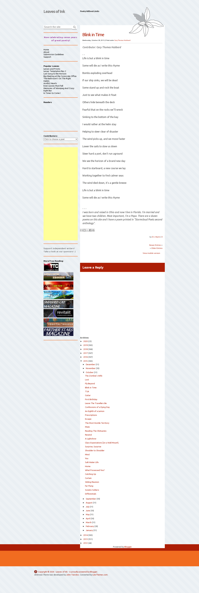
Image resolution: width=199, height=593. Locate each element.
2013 (85, 539)
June (88, 510)
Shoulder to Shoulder (94, 450)
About (46, 52)
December (90, 364)
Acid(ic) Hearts (50, 83)
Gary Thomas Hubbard (122, 40)
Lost (87, 380)
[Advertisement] (61, 193)
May (88, 514)
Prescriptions (91, 415)
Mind (87, 454)
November (90, 368)
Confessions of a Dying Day (97, 407)
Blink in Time (91, 387)
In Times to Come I (52, 93)
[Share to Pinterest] (93, 230)
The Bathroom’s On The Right (57, 78)
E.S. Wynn (156, 237)
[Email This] (81, 230)
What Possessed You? (95, 470)
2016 (85, 357)
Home (87, 466)
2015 (85, 361)
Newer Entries (155, 245)
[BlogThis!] (84, 230)
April (88, 518)
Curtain (88, 478)
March (88, 522)
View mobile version (151, 253)
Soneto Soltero (92, 490)
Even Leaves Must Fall (53, 86)
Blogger (128, 547)
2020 (85, 341)
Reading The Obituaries (95, 431)
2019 (85, 345)
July (87, 507)
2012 (85, 543)
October (89, 372)
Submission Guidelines (54, 54)
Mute (87, 427)
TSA (87, 391)
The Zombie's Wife (93, 376)
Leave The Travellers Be (96, 403)
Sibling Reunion (92, 482)
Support (47, 57)
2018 (85, 349)
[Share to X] (87, 230)
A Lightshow (90, 439)
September (91, 499)
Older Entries (156, 248)
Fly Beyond (90, 383)
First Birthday (91, 399)
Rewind (88, 435)
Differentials (90, 494)
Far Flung (89, 486)
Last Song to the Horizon (55, 74)
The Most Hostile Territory (97, 423)
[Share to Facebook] (90, 230)
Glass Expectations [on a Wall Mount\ (102, 443)
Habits (46, 81)
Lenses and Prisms (52, 69)
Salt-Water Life (92, 462)
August (89, 503)
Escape (88, 419)
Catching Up (90, 474)
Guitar (88, 395)
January (89, 530)
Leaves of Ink (54, 11)
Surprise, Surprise (93, 446)
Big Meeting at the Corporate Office (60, 76)
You (86, 458)
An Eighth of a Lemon (94, 411)
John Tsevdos (72, 575)
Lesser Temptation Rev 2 (55, 71)
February (90, 526)
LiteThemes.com (100, 575)
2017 (85, 353)
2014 (85, 535)
